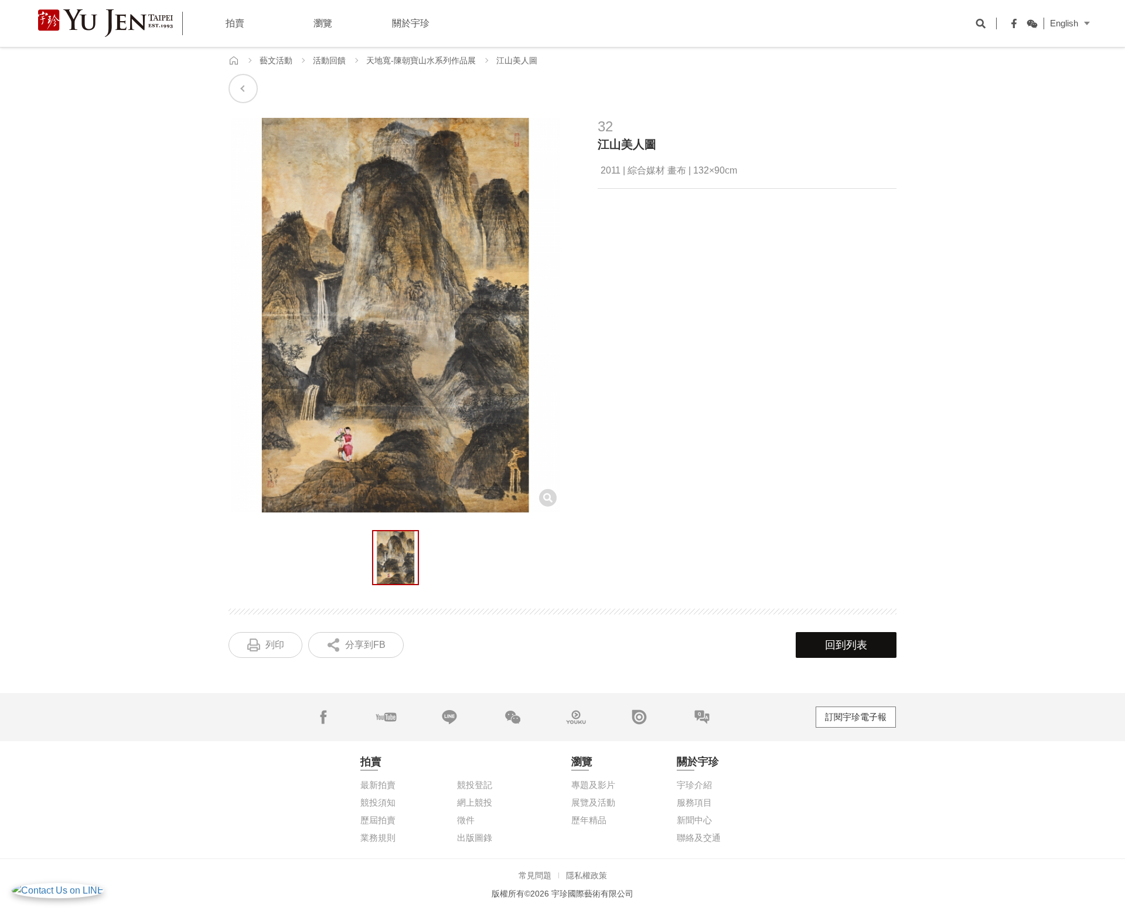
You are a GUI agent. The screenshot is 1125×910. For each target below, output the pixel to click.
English (1064, 23)
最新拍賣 (378, 785)
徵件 (466, 820)
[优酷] (576, 717)
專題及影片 (593, 785)
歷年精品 (588, 820)
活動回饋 (329, 60)
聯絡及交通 (699, 838)
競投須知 (378, 802)
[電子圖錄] (639, 717)
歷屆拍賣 (378, 820)
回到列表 (846, 645)
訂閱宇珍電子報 (856, 717)
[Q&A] (702, 717)
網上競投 (474, 802)
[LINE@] (449, 717)
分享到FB (365, 645)
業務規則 (378, 838)
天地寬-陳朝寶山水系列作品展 (421, 60)
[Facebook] (1011, 23)
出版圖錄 (474, 838)
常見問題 (535, 875)
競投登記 (474, 785)
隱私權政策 (586, 875)
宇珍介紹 (694, 785)
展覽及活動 (593, 802)
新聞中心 (694, 820)
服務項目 (694, 802)
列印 (274, 645)
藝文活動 (276, 60)
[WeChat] (1029, 23)
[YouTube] (386, 717)
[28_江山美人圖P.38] (395, 557)
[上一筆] (243, 88)
